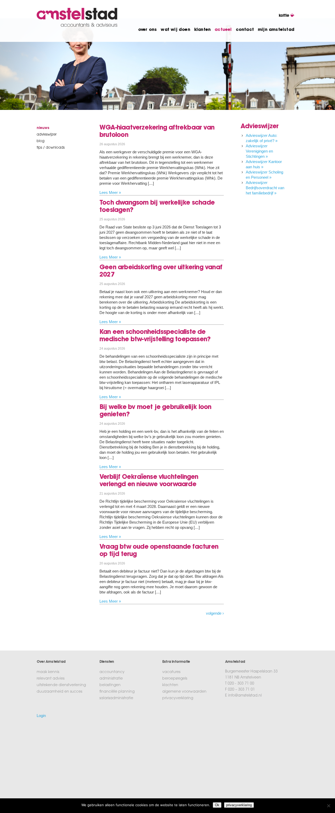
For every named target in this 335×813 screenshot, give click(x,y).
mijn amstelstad (276, 30)
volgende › (215, 613)
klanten (202, 30)
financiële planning (117, 692)
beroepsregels (174, 679)
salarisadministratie (116, 698)
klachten (170, 685)
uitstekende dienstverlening (61, 685)
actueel (223, 30)
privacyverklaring (177, 698)
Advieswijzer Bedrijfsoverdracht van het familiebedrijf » (265, 187)
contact (245, 30)
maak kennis (48, 672)
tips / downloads (51, 147)
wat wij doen (175, 30)
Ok (217, 805)
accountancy (112, 672)
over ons (147, 30)
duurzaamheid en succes (59, 692)
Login (41, 715)
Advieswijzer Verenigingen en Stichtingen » (259, 151)
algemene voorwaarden (184, 692)
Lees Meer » (110, 192)
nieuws (43, 128)
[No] (328, 805)
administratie (111, 679)
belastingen (110, 685)
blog (40, 141)
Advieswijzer (47, 134)
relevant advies (50, 679)
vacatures (171, 672)
